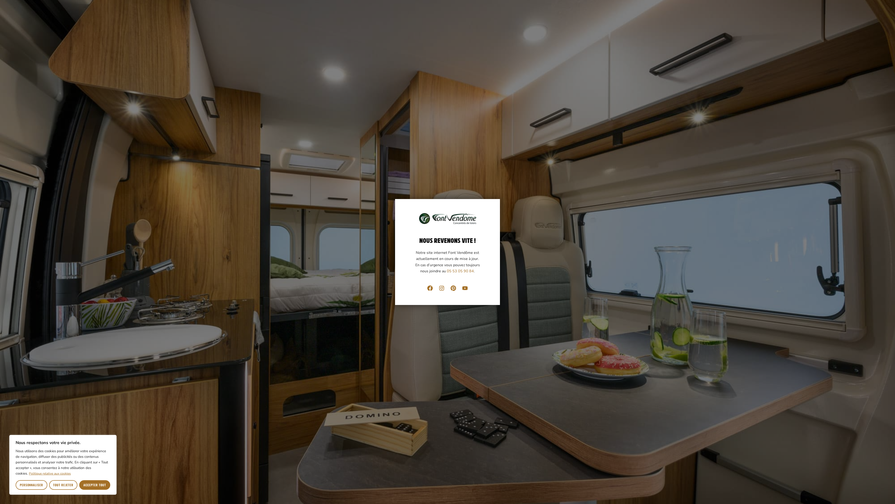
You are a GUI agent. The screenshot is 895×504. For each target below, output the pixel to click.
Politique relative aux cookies (50, 473)
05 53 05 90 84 (460, 271)
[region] (63, 465)
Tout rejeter (63, 485)
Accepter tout (94, 485)
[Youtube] (465, 288)
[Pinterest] (453, 288)
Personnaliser (31, 485)
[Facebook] (430, 288)
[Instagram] (441, 288)
